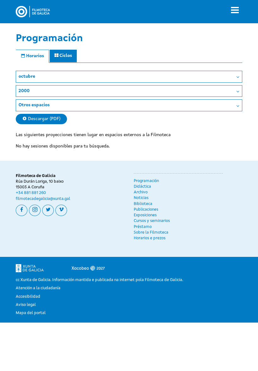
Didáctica (142, 187)
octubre (27, 76)
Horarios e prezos (149, 238)
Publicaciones (146, 210)
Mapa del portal (31, 313)
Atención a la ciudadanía (38, 288)
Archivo (141, 192)
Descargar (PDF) (43, 119)
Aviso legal (26, 305)
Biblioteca (143, 204)
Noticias (141, 198)
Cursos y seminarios (152, 221)
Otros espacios (34, 105)
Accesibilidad (28, 297)
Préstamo (143, 227)
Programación (146, 181)
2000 (24, 91)
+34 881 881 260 (31, 193)
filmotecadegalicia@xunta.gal (43, 199)
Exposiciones (145, 215)
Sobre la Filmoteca (151, 232)
